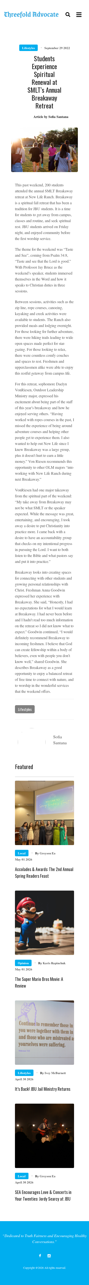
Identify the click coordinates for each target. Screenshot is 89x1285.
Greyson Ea (45, 853)
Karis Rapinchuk (52, 963)
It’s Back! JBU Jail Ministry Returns (42, 1089)
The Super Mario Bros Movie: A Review (39, 982)
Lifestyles (28, 48)
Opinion (23, 963)
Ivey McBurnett (53, 1073)
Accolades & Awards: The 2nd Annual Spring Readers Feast (44, 872)
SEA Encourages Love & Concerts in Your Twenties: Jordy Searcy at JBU (43, 1195)
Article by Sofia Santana (50, 116)
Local (22, 853)
